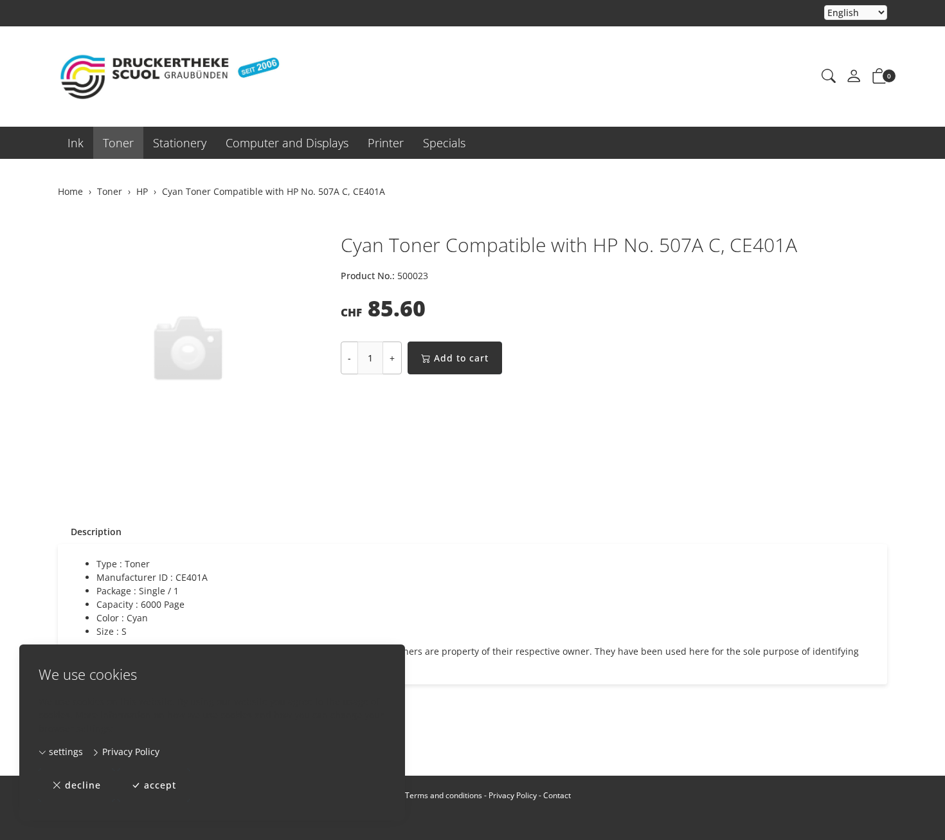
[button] (829, 76)
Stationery (179, 143)
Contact (557, 795)
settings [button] (64, 751)
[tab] (90, 532)
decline (83, 785)
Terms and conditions (443, 795)
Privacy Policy (129, 751)
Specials (444, 143)
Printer (386, 143)
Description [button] (96, 531)
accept (160, 785)
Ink (76, 143)
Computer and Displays (287, 143)
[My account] (853, 77)
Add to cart (461, 358)
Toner (118, 143)
